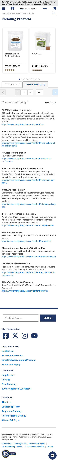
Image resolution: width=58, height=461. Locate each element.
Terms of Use (7, 444)
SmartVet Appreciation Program (18, 360)
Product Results (12, 85)
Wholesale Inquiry (11, 364)
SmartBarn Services (12, 355)
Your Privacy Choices (13, 447)
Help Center (8, 375)
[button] (53, 13)
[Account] (12, 8)
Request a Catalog (11, 411)
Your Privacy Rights (37, 444)
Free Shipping (9, 384)
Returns (6, 379)
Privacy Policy (20, 444)
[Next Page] (55, 92)
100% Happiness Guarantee (16, 388)
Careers (50, 447)
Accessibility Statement (34, 447)
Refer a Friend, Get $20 (14, 415)
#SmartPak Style (10, 420)
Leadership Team (11, 406)
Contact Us (8, 351)
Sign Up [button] (48, 318)
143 (39, 92)
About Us (6, 402)
